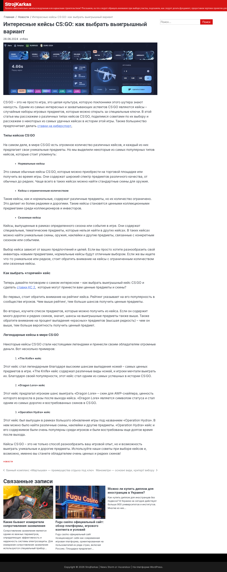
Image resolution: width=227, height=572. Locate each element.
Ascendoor (124, 567)
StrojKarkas (91, 567)
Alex (25, 39)
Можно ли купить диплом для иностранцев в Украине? (131, 490)
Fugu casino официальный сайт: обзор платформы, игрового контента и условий (80, 525)
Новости (8, 462)
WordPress (156, 567)
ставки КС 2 (26, 287)
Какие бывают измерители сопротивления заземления (24, 524)
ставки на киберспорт (54, 126)
